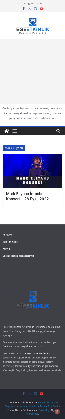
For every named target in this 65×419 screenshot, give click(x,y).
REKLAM (7, 234)
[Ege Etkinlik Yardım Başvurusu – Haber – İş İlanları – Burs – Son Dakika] (7, 131)
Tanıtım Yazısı (10, 241)
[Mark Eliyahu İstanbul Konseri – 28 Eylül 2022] (32, 171)
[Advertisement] (32, 71)
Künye (6, 248)
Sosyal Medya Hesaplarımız (18, 255)
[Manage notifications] (57, 411)
